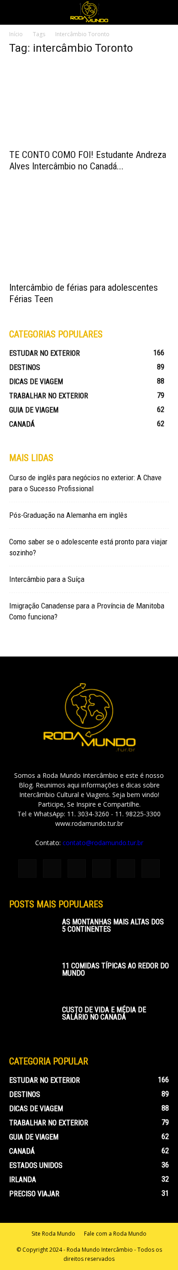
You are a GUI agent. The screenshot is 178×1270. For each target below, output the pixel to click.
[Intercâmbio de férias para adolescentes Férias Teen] (89, 236)
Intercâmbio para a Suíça (46, 579)
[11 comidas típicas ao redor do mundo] (32, 978)
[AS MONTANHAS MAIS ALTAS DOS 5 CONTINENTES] (32, 934)
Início (16, 34)
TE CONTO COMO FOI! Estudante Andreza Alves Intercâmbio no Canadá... (87, 160)
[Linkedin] (77, 868)
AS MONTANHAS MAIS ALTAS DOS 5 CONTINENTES (113, 925)
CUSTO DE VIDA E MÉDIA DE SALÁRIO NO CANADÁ (104, 1013)
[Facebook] (27, 868)
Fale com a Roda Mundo (115, 1233)
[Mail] (101, 868)
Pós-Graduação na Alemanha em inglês (68, 515)
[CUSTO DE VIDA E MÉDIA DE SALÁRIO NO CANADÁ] (32, 1022)
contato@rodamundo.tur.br (103, 842)
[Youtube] (150, 868)
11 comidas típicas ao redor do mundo (115, 969)
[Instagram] (52, 868)
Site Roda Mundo (53, 1233)
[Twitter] (126, 868)
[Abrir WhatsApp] (155, 1247)
